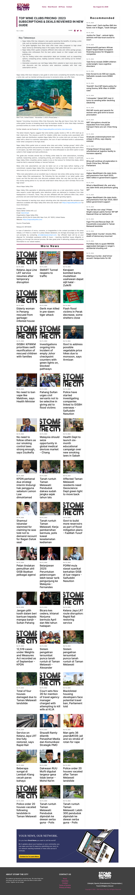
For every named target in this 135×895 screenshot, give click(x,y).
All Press (61, 7)
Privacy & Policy (65, 887)
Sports (96, 883)
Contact (69, 7)
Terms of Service (65, 885)
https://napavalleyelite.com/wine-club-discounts (55, 129)
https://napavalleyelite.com (71, 203)
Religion (104, 886)
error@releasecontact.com (47, 235)
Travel (98, 886)
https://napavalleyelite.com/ (32, 219)
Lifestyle (90, 883)
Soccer (110, 886)
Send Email (25, 213)
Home (44, 7)
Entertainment (105, 883)
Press (65, 878)
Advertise (65, 881)
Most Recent (52, 7)
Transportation (116, 883)
